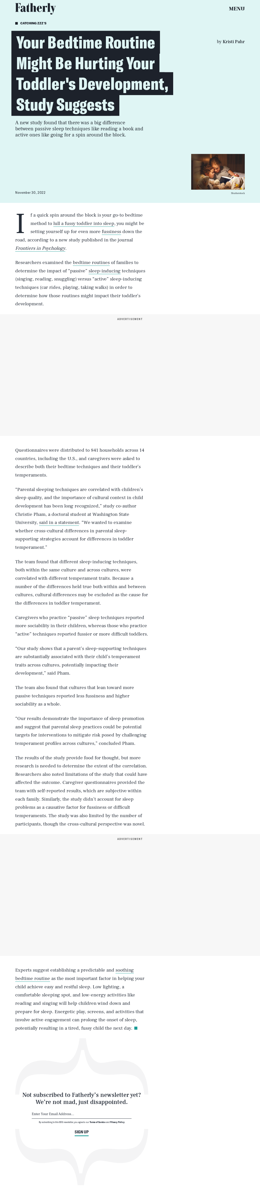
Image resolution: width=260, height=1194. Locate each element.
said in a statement (59, 522)
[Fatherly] (35, 9)
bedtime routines (91, 262)
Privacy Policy (117, 1121)
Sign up (82, 1131)
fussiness (111, 232)
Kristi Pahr (234, 42)
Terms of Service (98, 1121)
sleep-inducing (105, 271)
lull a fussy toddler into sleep (83, 223)
